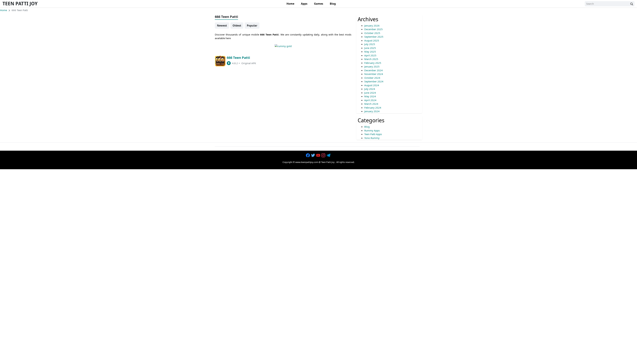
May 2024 (370, 96)
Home (290, 3)
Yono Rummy (372, 138)
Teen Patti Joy (19, 3)
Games (318, 3)
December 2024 (373, 70)
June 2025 (370, 48)
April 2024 (370, 100)
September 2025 (373, 36)
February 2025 (372, 62)
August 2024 (371, 85)
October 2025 (372, 33)
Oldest (237, 25)
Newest (222, 25)
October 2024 (372, 77)
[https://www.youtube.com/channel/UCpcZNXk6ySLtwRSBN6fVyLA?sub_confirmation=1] (318, 155)
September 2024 (373, 81)
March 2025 (371, 59)
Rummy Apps (372, 130)
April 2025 (370, 55)
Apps (304, 3)
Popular (252, 25)
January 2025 (372, 66)
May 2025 (370, 51)
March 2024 (371, 103)
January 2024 (372, 111)
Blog (333, 3)
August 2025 (371, 40)
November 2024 (373, 74)
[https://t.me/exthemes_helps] (328, 155)
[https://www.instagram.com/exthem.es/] (323, 155)
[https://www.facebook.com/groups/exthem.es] (308, 155)
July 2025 (369, 44)
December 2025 (373, 29)
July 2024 (369, 88)
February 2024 (372, 107)
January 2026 (372, 25)
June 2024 (370, 92)
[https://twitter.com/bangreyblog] (313, 155)
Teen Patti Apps (373, 134)
